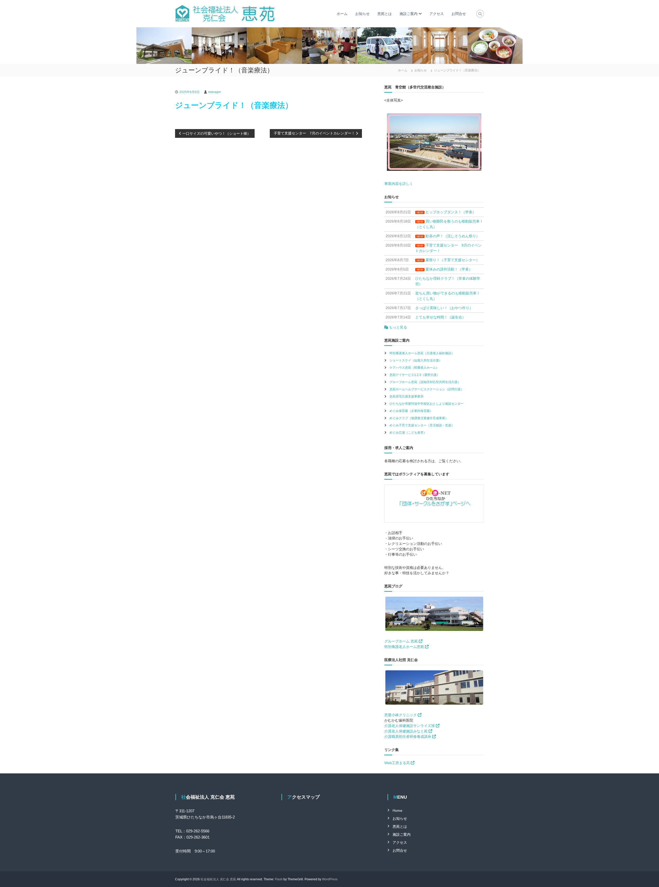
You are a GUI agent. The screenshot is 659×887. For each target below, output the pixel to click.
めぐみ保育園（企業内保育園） (411, 411)
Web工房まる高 (397, 763)
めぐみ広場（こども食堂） (408, 432)
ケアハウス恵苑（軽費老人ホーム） (414, 367)
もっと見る (397, 327)
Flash (279, 879)
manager (214, 92)
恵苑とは (384, 14)
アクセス (436, 14)
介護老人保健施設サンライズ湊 (410, 726)
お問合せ (459, 14)
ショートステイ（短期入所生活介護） (415, 360)
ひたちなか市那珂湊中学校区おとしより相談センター (426, 404)
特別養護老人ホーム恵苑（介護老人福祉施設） (421, 353)
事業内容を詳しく (398, 184)
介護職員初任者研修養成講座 (408, 736)
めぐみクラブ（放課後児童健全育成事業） (418, 418)
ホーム (342, 14)
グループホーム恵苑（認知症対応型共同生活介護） (425, 382)
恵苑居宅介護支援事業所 (406, 396)
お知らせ (362, 14)
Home (397, 810)
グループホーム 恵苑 (401, 641)
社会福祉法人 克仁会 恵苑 (218, 879)
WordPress (329, 879)
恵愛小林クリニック (401, 715)
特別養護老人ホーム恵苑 (404, 647)
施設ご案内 (409, 14)
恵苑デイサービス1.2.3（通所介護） (414, 375)
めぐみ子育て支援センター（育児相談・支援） (421, 425)
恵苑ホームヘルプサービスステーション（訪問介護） (426, 389)
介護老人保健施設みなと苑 (406, 731)
